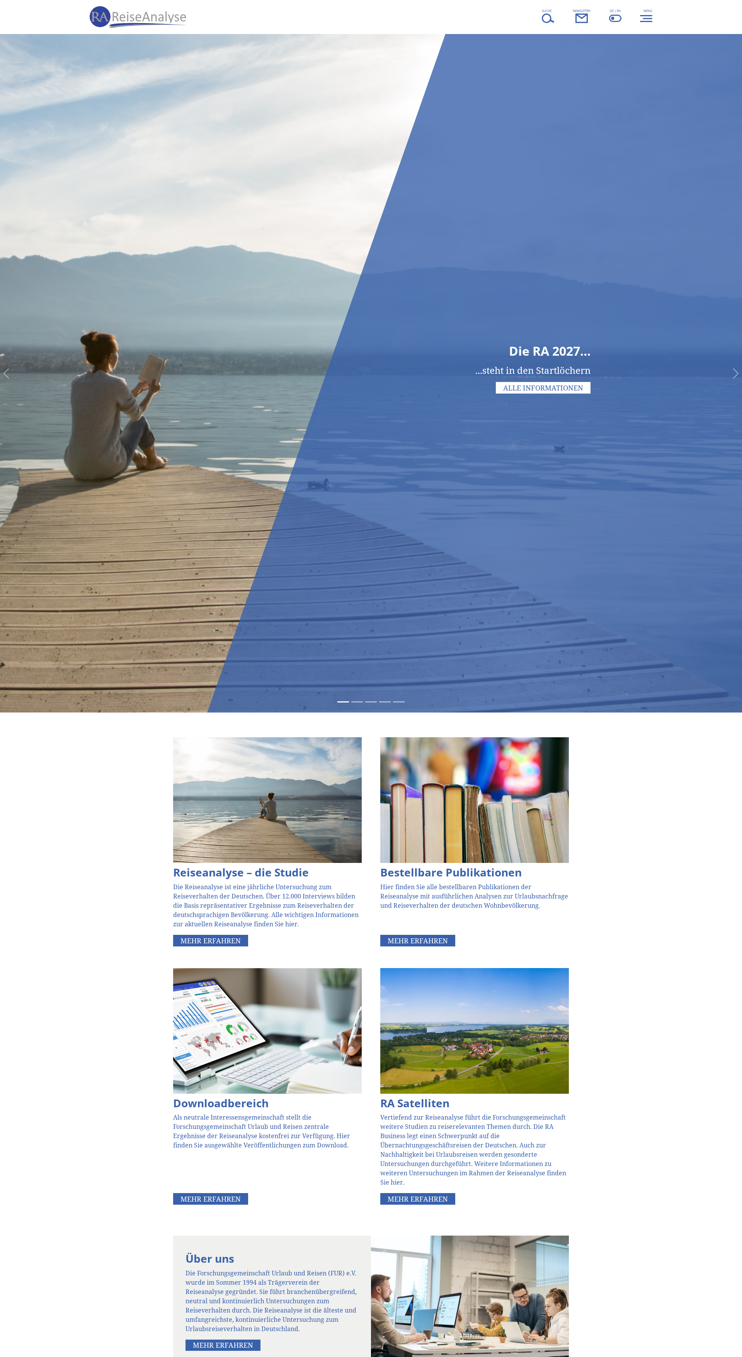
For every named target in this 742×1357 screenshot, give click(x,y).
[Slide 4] (385, 701)
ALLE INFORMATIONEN (543, 387)
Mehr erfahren (210, 940)
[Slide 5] (399, 701)
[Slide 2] (357, 701)
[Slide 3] (371, 701)
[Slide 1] (343, 701)
